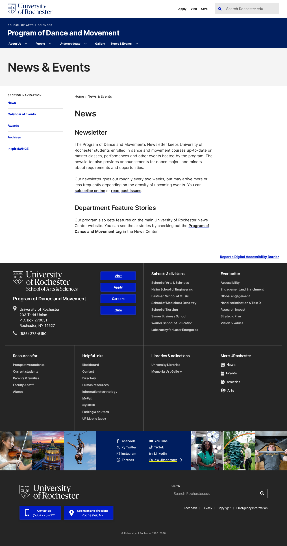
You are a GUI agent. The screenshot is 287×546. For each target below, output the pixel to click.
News (12, 102)
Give (204, 9)
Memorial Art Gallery (166, 371)
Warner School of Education (172, 323)
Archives (14, 137)
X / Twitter (129, 447)
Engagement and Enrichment (242, 289)
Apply (182, 9)
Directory (89, 378)
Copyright (224, 508)
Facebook (127, 441)
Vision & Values (232, 323)
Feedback (190, 508)
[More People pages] (50, 43)
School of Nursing (164, 309)
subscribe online (90, 190)
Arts (230, 390)
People (40, 43)
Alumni (18, 391)
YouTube (160, 441)
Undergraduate (70, 43)
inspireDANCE (18, 148)
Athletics (233, 382)
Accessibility (230, 282)
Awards (13, 125)
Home (79, 96)
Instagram (128, 453)
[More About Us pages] (26, 43)
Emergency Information (252, 508)
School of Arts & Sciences (30, 25)
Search (175, 486)
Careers (118, 298)
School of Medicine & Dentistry (173, 303)
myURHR (88, 405)
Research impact (233, 309)
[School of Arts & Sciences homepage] (45, 281)
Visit (194, 9)
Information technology (99, 391)
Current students (25, 371)
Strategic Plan (231, 316)
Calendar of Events (22, 114)
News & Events (121, 43)
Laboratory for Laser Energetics (174, 330)
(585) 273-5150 (33, 333)
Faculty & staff (23, 385)
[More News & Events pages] (136, 43)
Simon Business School (168, 316)
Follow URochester (163, 460)
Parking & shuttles (95, 412)
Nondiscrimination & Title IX (241, 303)
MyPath (87, 398)
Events (231, 373)
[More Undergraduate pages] (85, 43)
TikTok (159, 447)
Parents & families (26, 378)
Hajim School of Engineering (172, 289)
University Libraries (165, 365)
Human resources (95, 385)
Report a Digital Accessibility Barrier (249, 257)
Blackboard (90, 365)
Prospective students (28, 365)
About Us (15, 43)
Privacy (207, 508)
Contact (88, 371)
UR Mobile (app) (94, 418)
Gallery (100, 43)
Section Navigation (25, 95)
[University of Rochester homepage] (30, 9)
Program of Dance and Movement (63, 33)
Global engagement (235, 296)
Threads (128, 460)
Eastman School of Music (170, 296)
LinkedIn (160, 453)
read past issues (126, 190)
